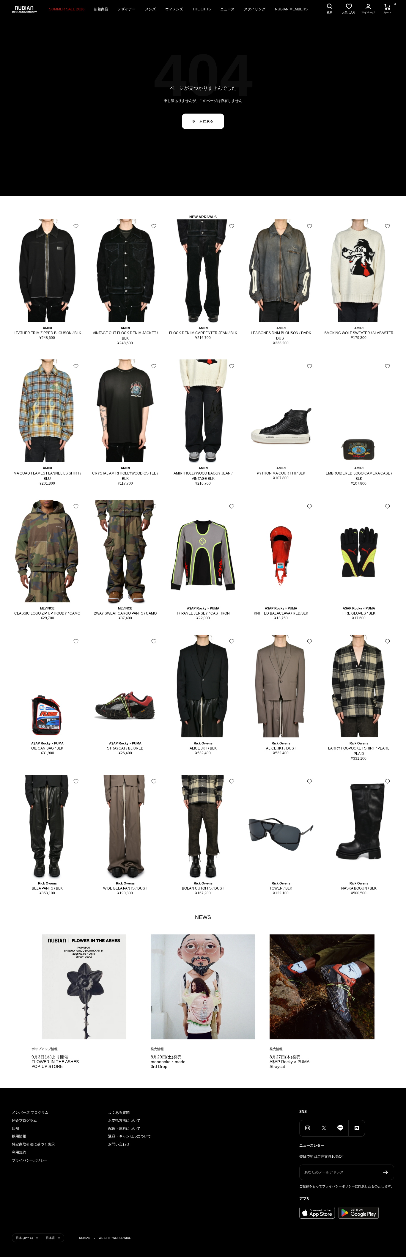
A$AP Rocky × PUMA (203, 608)
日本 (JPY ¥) (24, 1237)
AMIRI (47, 328)
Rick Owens (203, 743)
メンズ (150, 9)
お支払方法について (124, 1120)
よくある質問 (119, 1112)
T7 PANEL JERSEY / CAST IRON (203, 613)
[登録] (385, 1172)
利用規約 (19, 1152)
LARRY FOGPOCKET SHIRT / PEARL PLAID (358, 751)
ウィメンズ (174, 9)
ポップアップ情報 (45, 1049)
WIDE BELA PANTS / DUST (125, 888)
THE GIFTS (202, 9)
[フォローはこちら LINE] (340, 1128)
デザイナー (127, 9)
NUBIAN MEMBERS (291, 9)
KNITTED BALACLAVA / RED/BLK (281, 613)
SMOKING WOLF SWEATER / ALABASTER (359, 333)
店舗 (15, 1128)
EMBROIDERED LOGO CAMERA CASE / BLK (359, 476)
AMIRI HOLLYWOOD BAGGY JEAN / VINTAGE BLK (203, 476)
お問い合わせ (119, 1144)
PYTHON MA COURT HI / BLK (281, 473)
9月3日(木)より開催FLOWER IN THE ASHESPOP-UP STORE (55, 1062)
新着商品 (101, 9)
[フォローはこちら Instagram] (307, 1128)
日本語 (50, 1237)
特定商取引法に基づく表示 (33, 1144)
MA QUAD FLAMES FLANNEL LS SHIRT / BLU (47, 476)
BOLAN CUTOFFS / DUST (203, 888)
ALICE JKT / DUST (281, 748)
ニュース (227, 9)
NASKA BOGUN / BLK (359, 888)
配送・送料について (124, 1128)
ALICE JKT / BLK (203, 748)
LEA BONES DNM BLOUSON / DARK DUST (281, 335)
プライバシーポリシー (30, 1160)
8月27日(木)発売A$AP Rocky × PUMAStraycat (289, 1062)
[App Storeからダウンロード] (317, 1213)
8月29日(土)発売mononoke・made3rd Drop (168, 1062)
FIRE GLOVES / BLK (358, 613)
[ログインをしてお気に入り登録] (76, 226)
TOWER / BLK (281, 888)
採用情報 (19, 1136)
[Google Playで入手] (359, 1213)
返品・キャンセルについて (129, 1136)
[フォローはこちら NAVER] (356, 1128)
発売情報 (157, 1049)
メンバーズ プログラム (30, 1112)
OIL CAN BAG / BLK (47, 748)
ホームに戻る (203, 121)
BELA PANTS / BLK (47, 888)
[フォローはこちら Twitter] (324, 1128)
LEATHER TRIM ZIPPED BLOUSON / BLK (47, 333)
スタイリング (254, 9)
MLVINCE (47, 608)
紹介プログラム (24, 1120)
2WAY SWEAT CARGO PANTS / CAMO (125, 613)
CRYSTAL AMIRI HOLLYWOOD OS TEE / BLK (125, 476)
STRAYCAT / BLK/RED (125, 748)
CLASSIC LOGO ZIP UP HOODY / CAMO (47, 613)
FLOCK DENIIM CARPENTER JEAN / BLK (203, 333)
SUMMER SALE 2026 (66, 9)
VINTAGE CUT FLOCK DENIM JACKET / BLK (125, 335)
